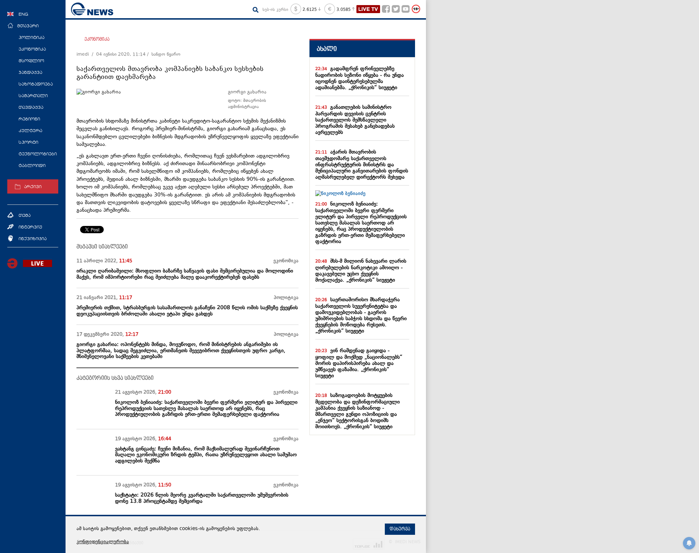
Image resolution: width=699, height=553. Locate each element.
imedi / (86, 54)
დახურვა (400, 529)
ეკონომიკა (97, 39)
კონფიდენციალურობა (102, 542)
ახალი (327, 48)
